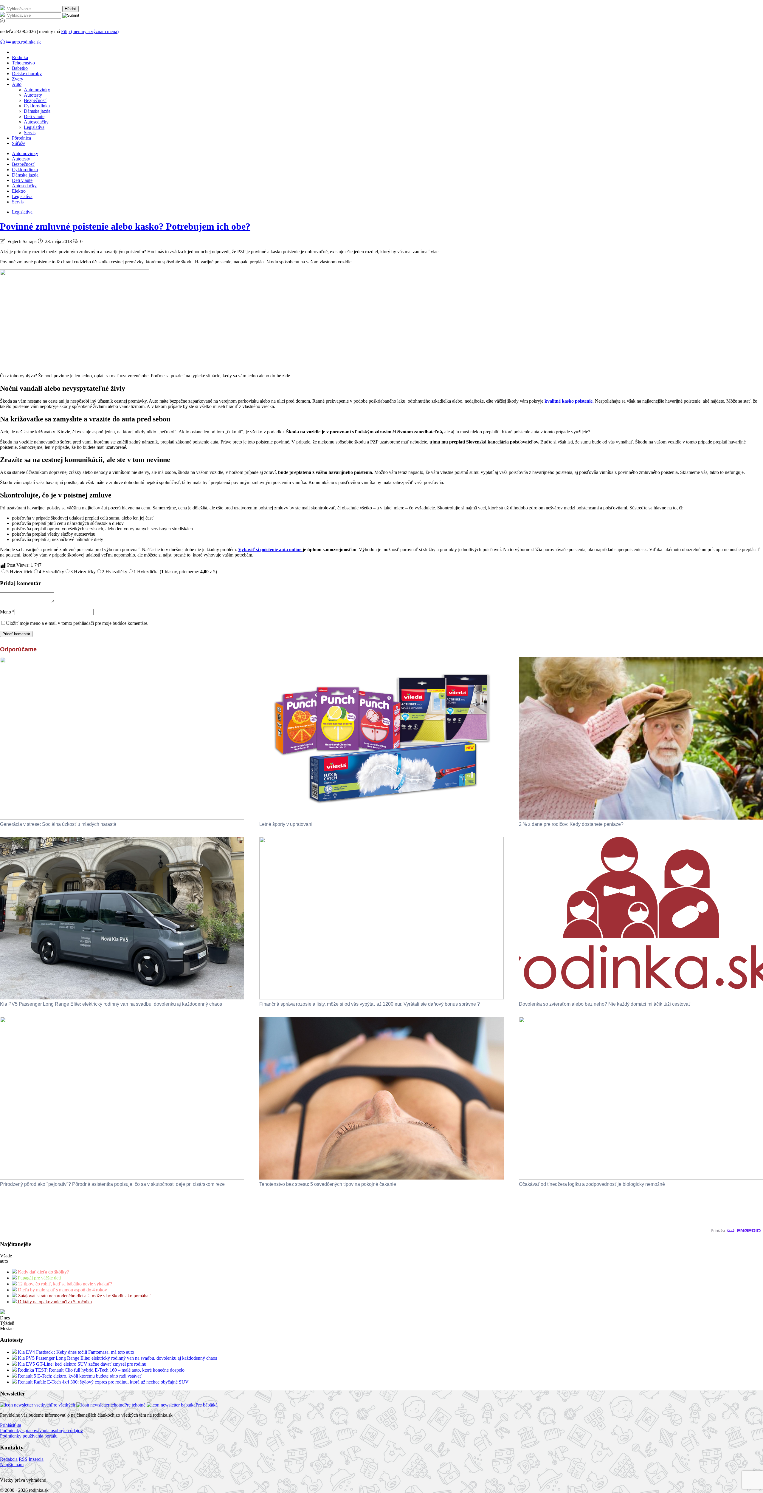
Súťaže (18, 143)
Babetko (20, 68)
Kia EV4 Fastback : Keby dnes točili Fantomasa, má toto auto (75, 1352)
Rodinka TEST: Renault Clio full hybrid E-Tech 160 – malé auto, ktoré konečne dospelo (100, 1370)
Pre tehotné (134, 1404)
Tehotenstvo (23, 62)
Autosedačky (36, 121)
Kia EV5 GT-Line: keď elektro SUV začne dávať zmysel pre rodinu (81, 1364)
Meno (7, 611)
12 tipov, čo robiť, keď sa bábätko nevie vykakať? (64, 1283)
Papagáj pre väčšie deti (39, 1277)
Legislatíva (34, 127)
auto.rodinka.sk (26, 41)
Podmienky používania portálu (29, 1435)
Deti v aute (34, 116)
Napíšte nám (12, 1464)
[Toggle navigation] (3, 41)
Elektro (19, 191)
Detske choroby (27, 73)
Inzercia (36, 1459)
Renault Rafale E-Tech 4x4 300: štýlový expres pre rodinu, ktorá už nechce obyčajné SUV (103, 1381)
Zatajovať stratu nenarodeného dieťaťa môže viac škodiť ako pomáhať (84, 1295)
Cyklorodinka (37, 105)
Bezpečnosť (35, 100)
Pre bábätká (207, 1404)
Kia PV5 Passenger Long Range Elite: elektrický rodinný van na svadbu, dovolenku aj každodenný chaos (117, 1358)
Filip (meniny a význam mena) (90, 31)
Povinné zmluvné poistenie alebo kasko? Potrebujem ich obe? (125, 226)
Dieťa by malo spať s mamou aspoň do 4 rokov (62, 1289)
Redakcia (9, 1459)
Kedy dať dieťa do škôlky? (43, 1271)
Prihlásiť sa (10, 1425)
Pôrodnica (21, 137)
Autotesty (33, 95)
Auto (16, 84)
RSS (23, 1459)
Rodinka (20, 57)
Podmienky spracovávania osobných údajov (41, 1430)
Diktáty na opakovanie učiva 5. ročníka (54, 1301)
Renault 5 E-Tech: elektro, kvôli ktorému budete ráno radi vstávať (79, 1375)
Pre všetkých (63, 1404)
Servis (29, 132)
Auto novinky (37, 89)
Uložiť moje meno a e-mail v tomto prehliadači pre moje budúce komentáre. (77, 623)
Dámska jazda (37, 111)
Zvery (17, 78)
